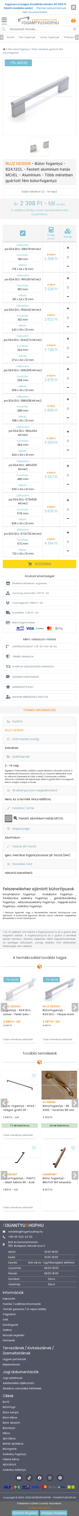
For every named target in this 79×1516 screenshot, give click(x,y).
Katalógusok (10, 1325)
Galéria (7, 1330)
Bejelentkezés (11, 1364)
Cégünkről (9, 1314)
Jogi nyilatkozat (12, 1378)
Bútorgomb (10, 1449)
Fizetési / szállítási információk (22, 1304)
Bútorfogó (9, 1407)
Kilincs (6, 1433)
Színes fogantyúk (49, 37)
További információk (39, 1507)
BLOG (6, 1402)
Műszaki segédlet (13, 1335)
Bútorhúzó (9, 1428)
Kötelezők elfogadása (25, 1513)
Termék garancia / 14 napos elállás (24, 1309)
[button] (39, 583)
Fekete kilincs (11, 1459)
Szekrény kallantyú (14, 1470)
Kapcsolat (9, 1298)
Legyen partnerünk (14, 1359)
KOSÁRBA (43, 564)
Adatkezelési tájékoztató (18, 1383)
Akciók (10, 37)
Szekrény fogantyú (14, 1454)
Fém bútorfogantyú (19, 49)
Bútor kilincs (10, 1417)
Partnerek (9, 1340)
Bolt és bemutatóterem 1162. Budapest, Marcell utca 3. (26, 1244)
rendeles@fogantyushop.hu (25, 1231)
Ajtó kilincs (9, 1438)
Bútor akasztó (11, 1423)
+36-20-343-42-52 (20, 1237)
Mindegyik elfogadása (54, 1513)
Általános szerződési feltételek (22, 1388)
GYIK (5, 1319)
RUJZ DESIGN (19, 163)
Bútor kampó (11, 1412)
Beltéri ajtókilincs (13, 1444)
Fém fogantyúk (27, 37)
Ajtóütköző (9, 1464)
